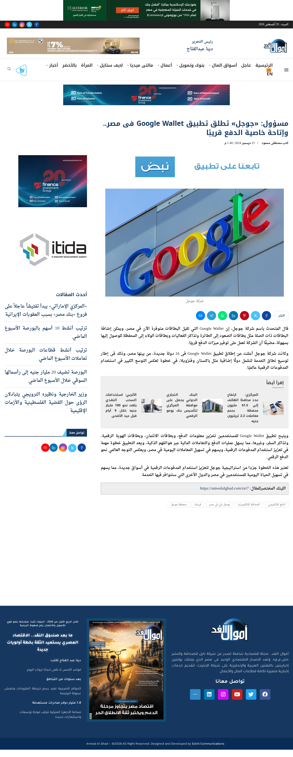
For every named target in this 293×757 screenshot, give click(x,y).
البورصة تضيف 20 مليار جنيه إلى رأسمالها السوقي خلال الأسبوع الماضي (46, 383)
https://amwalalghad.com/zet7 (224, 496)
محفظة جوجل (179, 512)
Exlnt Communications (207, 751)
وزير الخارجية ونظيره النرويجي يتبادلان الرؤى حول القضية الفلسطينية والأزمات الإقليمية (46, 410)
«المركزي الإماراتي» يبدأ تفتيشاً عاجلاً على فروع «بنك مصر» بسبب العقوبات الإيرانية (46, 317)
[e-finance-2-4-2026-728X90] (146, 96)
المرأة (86, 72)
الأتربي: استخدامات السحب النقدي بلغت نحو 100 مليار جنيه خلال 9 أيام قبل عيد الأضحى (121, 413)
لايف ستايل (111, 72)
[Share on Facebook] (266, 323)
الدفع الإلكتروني (276, 512)
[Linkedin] (14, 24)
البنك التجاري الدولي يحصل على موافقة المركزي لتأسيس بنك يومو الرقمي (182, 413)
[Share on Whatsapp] (222, 323)
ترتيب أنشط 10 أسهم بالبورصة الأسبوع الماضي (46, 339)
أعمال (166, 72)
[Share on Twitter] (255, 323)
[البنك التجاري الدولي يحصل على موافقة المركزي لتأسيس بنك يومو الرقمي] (212, 413)
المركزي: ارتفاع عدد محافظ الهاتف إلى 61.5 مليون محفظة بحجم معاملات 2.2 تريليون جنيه (242, 415)
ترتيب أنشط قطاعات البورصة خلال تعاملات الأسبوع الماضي (46, 361)
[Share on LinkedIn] (233, 323)
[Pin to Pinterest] (244, 323)
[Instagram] (22, 24)
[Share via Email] (200, 323)
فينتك (197, 512)
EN (270, 81)
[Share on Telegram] (211, 323)
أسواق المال (224, 72)
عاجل (246, 72)
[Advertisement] (146, 570)
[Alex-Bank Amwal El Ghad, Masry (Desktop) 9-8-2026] (146, 4)
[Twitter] (29, 24)
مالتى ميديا (141, 72)
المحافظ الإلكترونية (249, 512)
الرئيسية (264, 72)
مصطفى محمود (272, 150)
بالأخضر (69, 72)
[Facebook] (36, 24)
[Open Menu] (286, 77)
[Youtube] (7, 24)
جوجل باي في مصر (219, 512)
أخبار (53, 72)
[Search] (9, 77)
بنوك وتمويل (191, 72)
